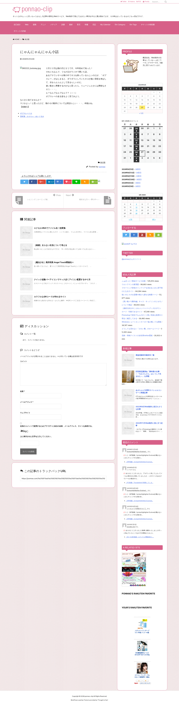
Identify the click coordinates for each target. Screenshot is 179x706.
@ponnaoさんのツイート (131, 259)
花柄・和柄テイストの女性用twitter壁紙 (137, 335)
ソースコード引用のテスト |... (137, 508)
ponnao (102, 166)
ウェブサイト (25, 413)
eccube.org (131, 527)
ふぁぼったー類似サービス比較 (134, 281)
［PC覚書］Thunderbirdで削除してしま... (139, 482)
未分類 (102, 162)
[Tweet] (24, 182)
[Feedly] (158, 235)
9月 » (154, 219)
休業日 (138, 169)
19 (136, 210)
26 (136, 213)
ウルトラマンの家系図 (130, 284)
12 (136, 207)
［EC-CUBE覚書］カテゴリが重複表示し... (140, 537)
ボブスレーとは (26, 113)
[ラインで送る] (76, 182)
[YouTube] (142, 235)
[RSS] (85, 182)
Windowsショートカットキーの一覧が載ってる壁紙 (141, 322)
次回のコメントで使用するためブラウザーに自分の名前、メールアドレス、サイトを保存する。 (56, 426)
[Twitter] (126, 235)
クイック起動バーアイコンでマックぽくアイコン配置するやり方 (62, 279)
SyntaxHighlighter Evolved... (137, 451)
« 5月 (141, 113)
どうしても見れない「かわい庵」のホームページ (140, 329)
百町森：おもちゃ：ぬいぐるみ (32, 116)
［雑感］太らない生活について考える (50, 245)
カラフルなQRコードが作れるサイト (50, 296)
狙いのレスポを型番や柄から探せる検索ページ (140, 295)
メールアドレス (26, 402)
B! (131, 1)
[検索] (165, 1)
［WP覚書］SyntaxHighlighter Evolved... (139, 462)
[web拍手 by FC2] (102, 182)
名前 (22, 391)
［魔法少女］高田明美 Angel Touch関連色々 (54, 262)
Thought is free (103, 700)
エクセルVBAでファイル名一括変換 (50, 228)
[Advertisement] (40, 137)
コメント (23, 361)
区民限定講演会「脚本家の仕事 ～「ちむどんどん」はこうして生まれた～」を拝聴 (148, 373)
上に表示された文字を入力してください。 (36, 436)
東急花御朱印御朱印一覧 (145, 355)
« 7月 (130, 219)
